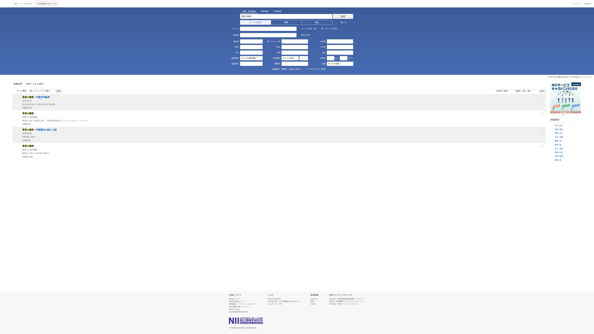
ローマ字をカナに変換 (316, 69)
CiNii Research (274, 299)
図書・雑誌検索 (249, 11)
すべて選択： (22, 91)
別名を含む (305, 35)
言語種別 (276, 58)
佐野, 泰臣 (559, 129)
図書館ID (235, 64)
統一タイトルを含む (329, 29)
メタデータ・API (275, 304)
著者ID (236, 41)
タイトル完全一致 (308, 29)
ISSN (278, 47)
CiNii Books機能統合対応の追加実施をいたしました (570, 77)
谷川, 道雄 (559, 149)
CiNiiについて (235, 299)
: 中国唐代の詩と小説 (39, 129)
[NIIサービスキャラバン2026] (565, 97)
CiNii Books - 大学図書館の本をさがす (283, 301)
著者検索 (264, 11)
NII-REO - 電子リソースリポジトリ (343, 304)
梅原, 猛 (558, 145)
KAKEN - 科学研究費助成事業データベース (347, 299)
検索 (343, 16)
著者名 (236, 35)
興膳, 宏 (558, 141)
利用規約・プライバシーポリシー (243, 304)
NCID (323, 47)
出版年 (323, 58)
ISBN (237, 47)
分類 (278, 52)
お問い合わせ (234, 309)
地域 (324, 64)
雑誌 (317, 22)
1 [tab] (564, 115)
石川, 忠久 (559, 125)
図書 (286, 22)
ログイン (577, 4)
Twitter (313, 304)
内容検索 (277, 11)
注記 (324, 52)
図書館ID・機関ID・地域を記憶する (287, 69)
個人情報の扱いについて (239, 307)
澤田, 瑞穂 (559, 156)
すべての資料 (256, 22)
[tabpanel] (565, 97)
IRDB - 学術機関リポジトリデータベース (346, 301)
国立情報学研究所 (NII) (238, 312)
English (588, 4)
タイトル (235, 29)
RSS (312, 301)
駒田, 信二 (559, 133)
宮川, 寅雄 (559, 137)
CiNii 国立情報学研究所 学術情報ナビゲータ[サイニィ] (6, 3)
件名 (237, 52)
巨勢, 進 (558, 160)
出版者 (323, 41)
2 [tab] (569, 115)
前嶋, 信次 (559, 152)
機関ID (277, 64)
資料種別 (235, 58)
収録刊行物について (237, 301)
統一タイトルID (273, 41)
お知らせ (314, 299)
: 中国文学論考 (36, 97)
